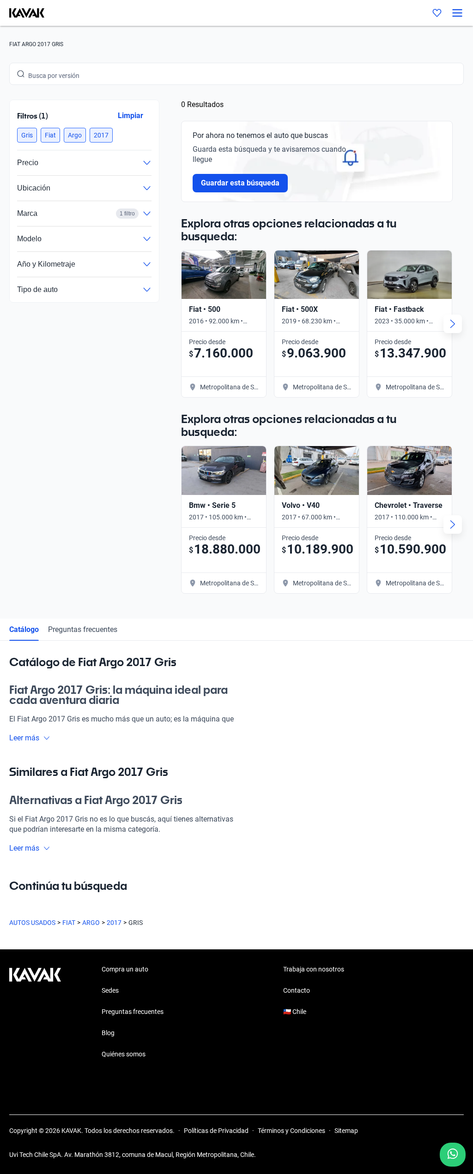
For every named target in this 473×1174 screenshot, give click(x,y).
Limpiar (130, 115)
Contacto (296, 990)
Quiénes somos (124, 1054)
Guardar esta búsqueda (240, 183)
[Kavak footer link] (35, 1012)
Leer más (24, 737)
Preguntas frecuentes (82, 629)
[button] (27, 135)
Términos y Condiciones (291, 1130)
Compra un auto (125, 969)
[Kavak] (22, 13)
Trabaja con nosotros (313, 969)
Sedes (110, 990)
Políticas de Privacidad (216, 1130)
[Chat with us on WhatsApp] (452, 1154)
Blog (108, 1033)
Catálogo (24, 629)
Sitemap (346, 1130)
